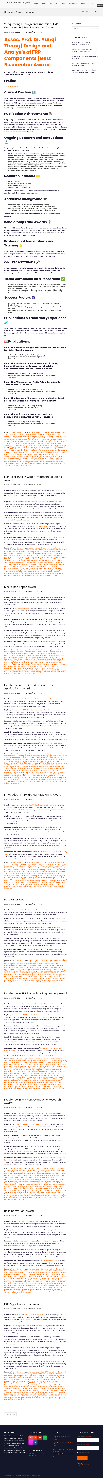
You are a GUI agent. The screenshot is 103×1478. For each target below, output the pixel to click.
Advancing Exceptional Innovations (34, 1271)
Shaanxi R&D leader (55, 458)
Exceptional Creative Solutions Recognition (42, 1274)
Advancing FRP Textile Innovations (39, 864)
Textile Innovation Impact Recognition (53, 882)
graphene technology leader (48, 449)
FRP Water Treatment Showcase (36, 559)
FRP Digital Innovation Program (26, 1381)
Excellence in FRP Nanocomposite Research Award (32, 1101)
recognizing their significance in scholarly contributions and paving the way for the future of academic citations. (32, 669)
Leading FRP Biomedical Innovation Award (47, 1084)
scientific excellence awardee (24, 458)
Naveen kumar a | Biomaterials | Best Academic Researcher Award (84, 50)
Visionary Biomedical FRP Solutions (52, 1088)
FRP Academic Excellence (21, 445)
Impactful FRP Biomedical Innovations (42, 1081)
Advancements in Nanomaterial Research (17, 1170)
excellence (33, 757)
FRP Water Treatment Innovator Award (25, 557)
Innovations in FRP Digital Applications (34, 1392)
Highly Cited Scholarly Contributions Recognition (45, 663)
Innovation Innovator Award (50, 1285)
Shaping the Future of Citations (46, 672)
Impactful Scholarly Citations (33, 664)
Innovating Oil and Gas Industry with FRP (17, 772)
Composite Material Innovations (35, 441)
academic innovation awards (57, 432)
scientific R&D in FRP (42, 458)
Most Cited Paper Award (20, 587)
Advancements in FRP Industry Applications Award (45, 754)
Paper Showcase (24, 976)
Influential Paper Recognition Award (54, 664)
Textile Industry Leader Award (30, 882)
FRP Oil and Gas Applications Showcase (30, 761)
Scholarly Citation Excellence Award (23, 672)
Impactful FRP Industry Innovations (23, 770)
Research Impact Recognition (55, 978)
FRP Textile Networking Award (55, 868)
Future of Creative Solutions (31, 1276)
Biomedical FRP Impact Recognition (31, 1068)
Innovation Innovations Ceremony (29, 1285)
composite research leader (55, 441)
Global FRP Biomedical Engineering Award (52, 1079)
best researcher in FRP (35, 440)
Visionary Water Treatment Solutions (28, 572)
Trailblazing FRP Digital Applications (53, 1398)
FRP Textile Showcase (11, 870)
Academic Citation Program (26, 652)
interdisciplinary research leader (29, 452)
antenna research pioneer (25, 438)
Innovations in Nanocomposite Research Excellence (26, 1181)
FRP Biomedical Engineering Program (21, 1073)
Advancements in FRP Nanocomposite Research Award (47, 1168)
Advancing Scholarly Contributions (40, 965)
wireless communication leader (32, 463)
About (83, 4)
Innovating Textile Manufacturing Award (33, 877)
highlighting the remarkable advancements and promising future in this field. (31, 874)
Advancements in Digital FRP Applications (42, 1372)
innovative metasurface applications (48, 451)
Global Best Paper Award (28, 971)
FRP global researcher (30, 447)
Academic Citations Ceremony (45, 652)
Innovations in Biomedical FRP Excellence (49, 1082)
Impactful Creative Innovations (34, 1280)
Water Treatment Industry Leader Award (26, 574)
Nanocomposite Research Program (51, 1192)
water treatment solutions (41, 526)
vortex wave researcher (50, 462)
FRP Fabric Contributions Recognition (25, 866)
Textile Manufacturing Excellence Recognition (39, 884)
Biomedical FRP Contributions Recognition (42, 1066)
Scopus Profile (13, 86)
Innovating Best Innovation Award (15, 1282)
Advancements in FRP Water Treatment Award (40, 550)
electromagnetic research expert (35, 443)
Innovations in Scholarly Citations (38, 666)
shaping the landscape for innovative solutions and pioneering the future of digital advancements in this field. (35, 1397)
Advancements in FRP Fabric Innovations (42, 862)
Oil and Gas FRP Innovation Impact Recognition (37, 776)
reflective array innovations (47, 456)
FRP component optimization (48, 445)
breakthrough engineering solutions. (54, 440)
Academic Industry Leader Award (23, 962)
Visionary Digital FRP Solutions (14, 1399)
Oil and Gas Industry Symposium (19, 779)
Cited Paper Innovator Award (13, 657)
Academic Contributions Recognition (41, 960)
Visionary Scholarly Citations (27, 673)
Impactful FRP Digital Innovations (20, 1390)
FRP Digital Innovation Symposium (48, 1381)
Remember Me (84, 1452)
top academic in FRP (52, 460)
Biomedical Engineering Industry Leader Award (51, 1064)
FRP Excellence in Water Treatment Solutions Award (33, 478)
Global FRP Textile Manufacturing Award (27, 873)
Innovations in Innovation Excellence (24, 1289)
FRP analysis (34, 445)
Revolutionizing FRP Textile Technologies (43, 881)
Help (93, 4)
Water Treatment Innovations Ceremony (26, 575)
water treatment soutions (40, 498)
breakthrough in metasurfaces (14, 441)
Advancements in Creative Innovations (41, 1269)
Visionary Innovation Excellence (21, 1293)
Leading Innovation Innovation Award (49, 1289)
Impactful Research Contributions (48, 971)
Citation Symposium (57, 655)
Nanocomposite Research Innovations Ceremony (25, 1190)
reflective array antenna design (27, 456)
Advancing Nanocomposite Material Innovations (47, 1170)
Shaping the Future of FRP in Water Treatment (36, 570)
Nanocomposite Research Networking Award (24, 1192)
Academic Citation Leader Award (39, 650)
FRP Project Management (46, 447)
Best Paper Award (15, 899)
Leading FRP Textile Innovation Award (16, 881)
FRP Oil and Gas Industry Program (28, 763)
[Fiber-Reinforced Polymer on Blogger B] (35, 1437)
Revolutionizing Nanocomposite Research (44, 1196)
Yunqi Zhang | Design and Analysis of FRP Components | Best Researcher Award (31, 25)
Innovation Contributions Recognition (39, 1282)
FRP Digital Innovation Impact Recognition (33, 1379)
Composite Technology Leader (14, 443)
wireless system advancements (53, 463)
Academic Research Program (26, 964)
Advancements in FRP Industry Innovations (18, 756)
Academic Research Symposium (47, 964)
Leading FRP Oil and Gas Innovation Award (38, 774)
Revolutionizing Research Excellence (16, 980)
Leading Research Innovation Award (39, 975)
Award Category (16, 432)
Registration (60, 4)
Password (84, 1444)
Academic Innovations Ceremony (46, 962)
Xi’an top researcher (25, 465)
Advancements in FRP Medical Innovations (23, 1062)
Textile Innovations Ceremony (14, 884)
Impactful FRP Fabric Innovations (47, 875)
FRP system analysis (17, 449)
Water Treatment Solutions (35, 502)
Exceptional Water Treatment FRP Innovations (19, 553)
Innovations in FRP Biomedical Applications (18, 1084)
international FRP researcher (50, 452)
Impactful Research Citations (13, 664)
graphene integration (31, 449)
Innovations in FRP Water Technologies (23, 566)
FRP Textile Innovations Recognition (49, 866)
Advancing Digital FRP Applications (37, 1374)
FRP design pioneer (15, 447)
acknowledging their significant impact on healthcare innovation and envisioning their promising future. (33, 1060)
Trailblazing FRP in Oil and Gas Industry (44, 781)
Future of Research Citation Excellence (37, 661)
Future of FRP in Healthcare (29, 1079)
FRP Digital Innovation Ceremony (40, 1377)
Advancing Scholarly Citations (21, 655)
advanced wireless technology (49, 436)
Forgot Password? (83, 1465)
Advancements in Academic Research (16, 965)
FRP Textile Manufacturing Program (32, 868)
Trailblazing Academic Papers (20, 982)
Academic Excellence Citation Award (33, 653)
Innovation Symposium (39, 1287)
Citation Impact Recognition (41, 655)
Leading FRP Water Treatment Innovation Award (27, 568)
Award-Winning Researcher (43, 438)
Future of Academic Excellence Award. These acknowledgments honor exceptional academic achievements (33, 968)
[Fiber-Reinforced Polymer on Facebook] (35, 1442)
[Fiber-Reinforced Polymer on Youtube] (40, 1437)
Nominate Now (47, 4)
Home (36, 4)
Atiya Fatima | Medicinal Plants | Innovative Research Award (82, 43)
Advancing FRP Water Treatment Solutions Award (43, 552)
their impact (48, 1291)
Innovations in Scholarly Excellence (15, 975)
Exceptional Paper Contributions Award (36, 967)
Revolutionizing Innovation (12, 1291)
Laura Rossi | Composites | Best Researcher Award (83, 64)
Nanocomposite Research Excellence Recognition (44, 1187)
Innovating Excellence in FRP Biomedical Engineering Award (33, 1081)
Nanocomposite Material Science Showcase (40, 1185)
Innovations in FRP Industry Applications (44, 772)
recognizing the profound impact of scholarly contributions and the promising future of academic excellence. (32, 977)
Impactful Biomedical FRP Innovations (16, 1081)
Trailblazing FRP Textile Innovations (34, 886)
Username (84, 1436)
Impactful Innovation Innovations (55, 1280)
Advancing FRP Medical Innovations (49, 1062)
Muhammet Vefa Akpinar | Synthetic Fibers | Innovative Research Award (84, 71)
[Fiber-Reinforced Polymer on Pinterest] (30, 1437)
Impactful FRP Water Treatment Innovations (30, 564)
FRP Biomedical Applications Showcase (25, 1071)
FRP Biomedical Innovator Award (45, 1073)
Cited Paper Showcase (31, 657)
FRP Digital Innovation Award (23, 1304)
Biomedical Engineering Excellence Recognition (19, 1064)
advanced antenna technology (46, 434)
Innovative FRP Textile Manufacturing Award (32, 794)
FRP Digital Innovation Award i (24, 1326)
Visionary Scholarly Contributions (41, 982)
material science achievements (44, 454)
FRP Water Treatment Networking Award (52, 557)
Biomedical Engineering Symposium (15, 1066)
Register (79, 1463)
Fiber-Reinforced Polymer (18, 2)
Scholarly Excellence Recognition (39, 980)
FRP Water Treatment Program (14, 559)
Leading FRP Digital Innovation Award (23, 1394)
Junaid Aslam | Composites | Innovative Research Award (85, 57)
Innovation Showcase (24, 1287)
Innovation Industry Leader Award (45, 1283)
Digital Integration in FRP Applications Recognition (29, 1376)
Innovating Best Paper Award (29, 973)
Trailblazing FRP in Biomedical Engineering (26, 1088)
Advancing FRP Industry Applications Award (47, 756)
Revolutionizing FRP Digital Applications (49, 1394)
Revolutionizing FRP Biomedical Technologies (19, 1086)
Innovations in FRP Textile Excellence (25, 879)
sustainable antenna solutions (14, 460)
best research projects (19, 440)
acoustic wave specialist (28, 434)
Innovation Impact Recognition (23, 1283)
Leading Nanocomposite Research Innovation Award (28, 1183)
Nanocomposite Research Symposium (16, 1194)
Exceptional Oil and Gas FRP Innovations (30, 759)
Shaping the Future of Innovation (33, 1291)
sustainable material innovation (34, 460)
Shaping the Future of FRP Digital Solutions (18, 1396)
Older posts (11, 1414)
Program (72, 4)
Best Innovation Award (19, 1211)
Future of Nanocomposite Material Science (27, 1174)
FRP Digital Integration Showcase (40, 1383)
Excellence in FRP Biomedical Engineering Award (35, 993)
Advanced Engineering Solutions (28, 436)
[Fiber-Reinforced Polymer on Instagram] (30, 1442)
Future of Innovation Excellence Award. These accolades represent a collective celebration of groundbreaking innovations (35, 1277)
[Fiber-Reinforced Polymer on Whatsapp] (45, 1437)
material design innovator (25, 454)
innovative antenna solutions (26, 451)
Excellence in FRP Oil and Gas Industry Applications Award (28, 686)
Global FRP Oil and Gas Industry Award (45, 768)
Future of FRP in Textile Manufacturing (32, 870)
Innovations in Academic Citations (15, 666)
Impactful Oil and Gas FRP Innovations (48, 770)
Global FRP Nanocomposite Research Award (35, 1177)
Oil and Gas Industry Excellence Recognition (34, 777)
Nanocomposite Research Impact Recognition (19, 1188)
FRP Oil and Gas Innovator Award (51, 763)
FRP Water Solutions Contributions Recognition (24, 555)
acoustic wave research (12, 434)
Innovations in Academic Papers (50, 973)
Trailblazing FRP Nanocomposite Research (42, 1197)
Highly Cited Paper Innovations (19, 663)
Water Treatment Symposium (49, 575)
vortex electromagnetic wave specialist (29, 462)
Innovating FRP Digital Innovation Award (45, 1390)
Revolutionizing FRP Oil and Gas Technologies (46, 779)
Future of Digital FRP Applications (31, 1385)
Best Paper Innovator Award (13, 967)
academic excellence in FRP (38, 432)
